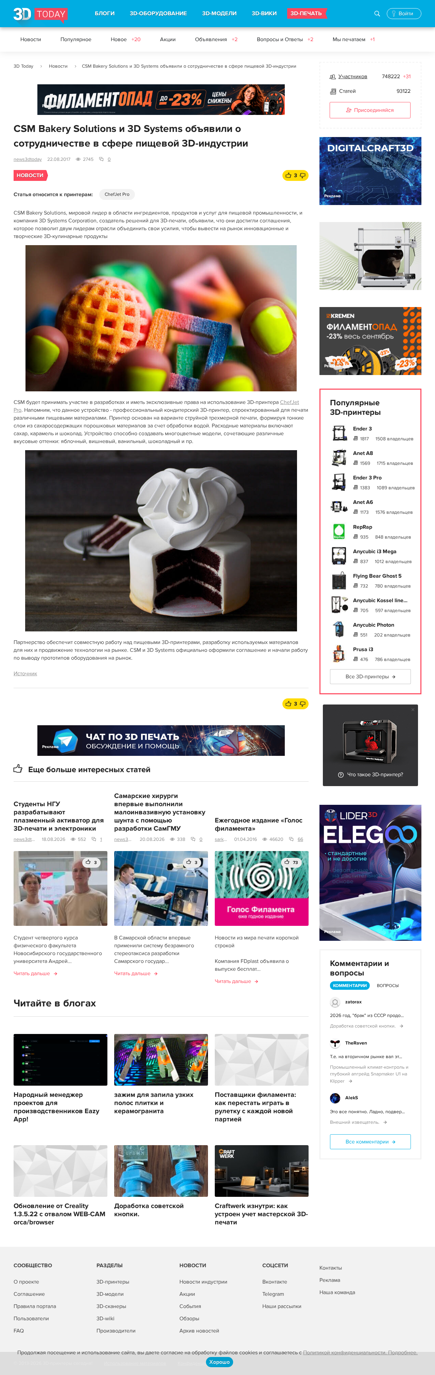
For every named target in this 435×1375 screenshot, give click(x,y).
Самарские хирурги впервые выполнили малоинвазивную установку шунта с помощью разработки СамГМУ (159, 812)
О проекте (26, 1281)
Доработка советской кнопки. (149, 1210)
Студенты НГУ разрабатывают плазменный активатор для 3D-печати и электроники (59, 816)
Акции (168, 39)
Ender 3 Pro (367, 477)
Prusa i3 (363, 649)
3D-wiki (106, 1318)
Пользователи (31, 1318)
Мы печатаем (354, 39)
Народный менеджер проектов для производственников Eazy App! (56, 1107)
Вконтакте (274, 1281)
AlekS (351, 1098)
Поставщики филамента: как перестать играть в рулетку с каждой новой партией (255, 1107)
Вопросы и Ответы (285, 39)
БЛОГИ (105, 13)
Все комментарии (367, 1141)
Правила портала (35, 1306)
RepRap (362, 527)
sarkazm (222, 839)
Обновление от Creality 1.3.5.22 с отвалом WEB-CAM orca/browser (59, 1214)
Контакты (330, 1267)
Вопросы (388, 985)
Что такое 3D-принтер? (375, 774)
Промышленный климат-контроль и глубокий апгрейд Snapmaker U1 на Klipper (369, 1074)
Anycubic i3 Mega (375, 551)
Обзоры (189, 1318)
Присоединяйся (374, 110)
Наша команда (337, 1292)
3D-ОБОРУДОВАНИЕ (158, 13)
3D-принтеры (113, 1281)
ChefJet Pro (117, 194)
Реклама (50, 105)
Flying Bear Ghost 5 (377, 576)
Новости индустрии (203, 1281)
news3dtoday (28, 159)
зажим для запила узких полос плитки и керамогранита (153, 1103)
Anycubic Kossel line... (380, 600)
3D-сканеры (111, 1306)
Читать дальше (32, 973)
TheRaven (356, 1043)
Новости (30, 39)
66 (300, 839)
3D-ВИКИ (264, 13)
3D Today (23, 66)
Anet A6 (363, 502)
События (190, 1306)
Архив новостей (199, 1330)
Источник (25, 673)
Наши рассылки (281, 1306)
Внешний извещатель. (355, 1122)
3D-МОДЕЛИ (219, 13)
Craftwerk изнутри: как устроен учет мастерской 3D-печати (261, 1214)
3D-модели (110, 1294)
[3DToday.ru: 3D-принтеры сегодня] (41, 17)
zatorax (353, 1002)
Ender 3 (362, 428)
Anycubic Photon (373, 625)
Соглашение (29, 1294)
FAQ (19, 1330)
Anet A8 (363, 453)
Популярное (75, 39)
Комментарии (350, 985)
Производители (116, 1330)
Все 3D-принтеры (367, 676)
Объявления (216, 39)
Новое (126, 39)
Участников (352, 76)
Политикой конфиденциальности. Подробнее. (360, 1352)
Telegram (273, 1294)
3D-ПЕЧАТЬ (306, 13)
